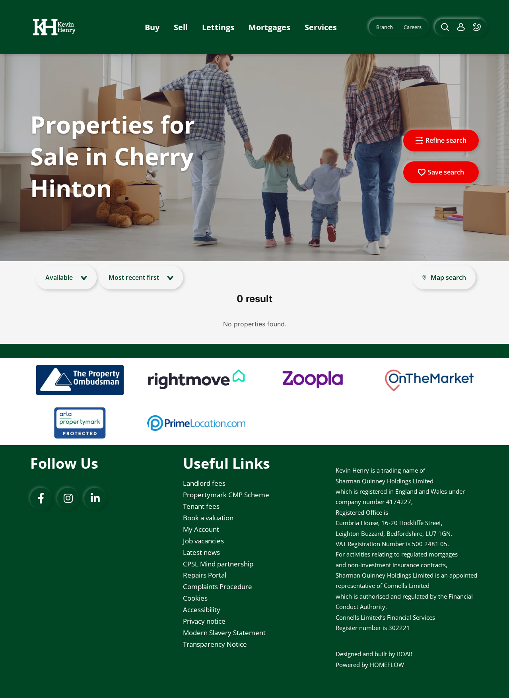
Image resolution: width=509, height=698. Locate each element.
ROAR (404, 654)
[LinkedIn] (95, 498)
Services (321, 27)
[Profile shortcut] (461, 27)
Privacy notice (204, 621)
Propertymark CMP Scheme (226, 494)
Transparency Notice (215, 644)
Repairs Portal (204, 575)
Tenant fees (201, 506)
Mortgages (269, 27)
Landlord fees (204, 483)
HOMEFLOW (387, 665)
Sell (181, 27)
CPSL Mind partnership (218, 563)
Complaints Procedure (217, 586)
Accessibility (201, 609)
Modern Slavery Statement (224, 632)
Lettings (218, 27)
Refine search (445, 140)
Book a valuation (208, 517)
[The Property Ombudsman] (80, 380)
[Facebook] (41, 498)
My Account (201, 529)
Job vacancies (203, 540)
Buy (152, 27)
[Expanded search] (444, 27)
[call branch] (478, 27)
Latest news (201, 552)
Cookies (195, 598)
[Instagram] (68, 498)
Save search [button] (446, 172)
